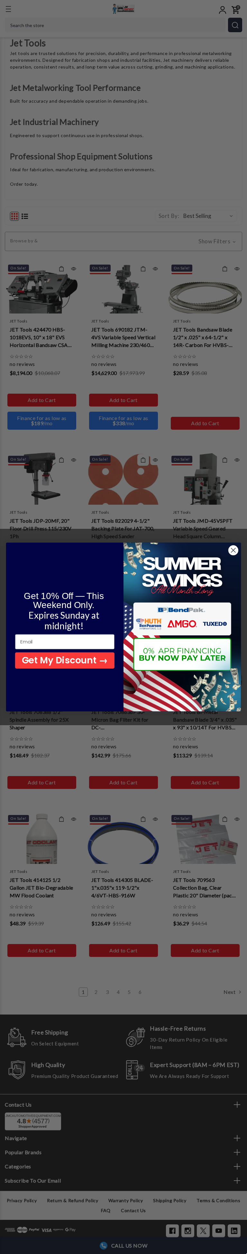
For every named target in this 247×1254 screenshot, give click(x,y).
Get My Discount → (65, 660)
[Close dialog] (233, 550)
